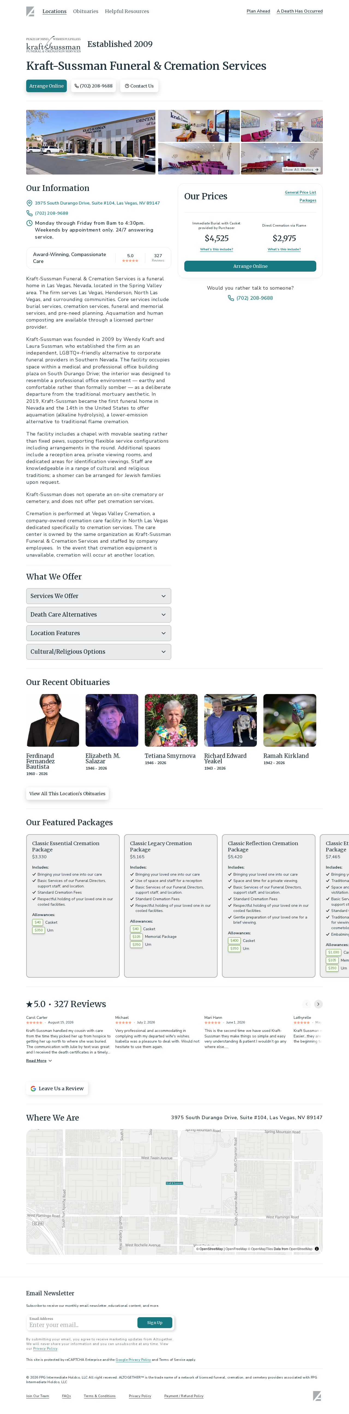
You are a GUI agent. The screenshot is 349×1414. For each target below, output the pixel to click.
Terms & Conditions (100, 1396)
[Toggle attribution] (317, 1248)
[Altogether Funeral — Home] (31, 11)
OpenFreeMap (236, 1248)
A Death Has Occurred (300, 11)
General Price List (300, 192)
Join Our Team (37, 1396)
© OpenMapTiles (260, 1248)
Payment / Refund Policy (184, 1396)
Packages (308, 200)
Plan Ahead (258, 11)
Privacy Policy (45, 1348)
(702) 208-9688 (51, 213)
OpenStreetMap (300, 1248)
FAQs (66, 1396)
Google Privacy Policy (133, 1360)
